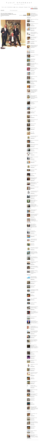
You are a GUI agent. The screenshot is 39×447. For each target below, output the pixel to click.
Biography (26, 7)
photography (21, 7)
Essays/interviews (14, 10)
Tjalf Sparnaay (19, 2)
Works (5, 7)
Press (17, 7)
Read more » (29, 17)
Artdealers (35, 7)
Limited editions (10, 7)
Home (3, 7)
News (14, 7)
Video (32, 7)
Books (29, 7)
